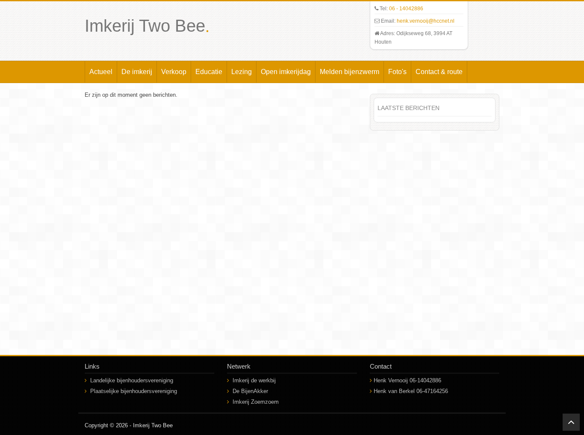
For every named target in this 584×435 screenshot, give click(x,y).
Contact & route (439, 71)
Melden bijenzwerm (349, 71)
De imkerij (136, 71)
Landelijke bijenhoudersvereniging (131, 380)
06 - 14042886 (406, 9)
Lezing (241, 71)
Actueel (100, 71)
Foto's (397, 71)
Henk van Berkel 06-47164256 (411, 391)
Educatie (208, 71)
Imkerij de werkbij (254, 380)
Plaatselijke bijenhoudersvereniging (133, 391)
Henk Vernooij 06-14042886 (407, 380)
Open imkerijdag (286, 71)
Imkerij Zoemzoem (256, 402)
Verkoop (173, 71)
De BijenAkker (250, 391)
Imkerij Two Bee (147, 25)
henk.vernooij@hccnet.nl (425, 21)
